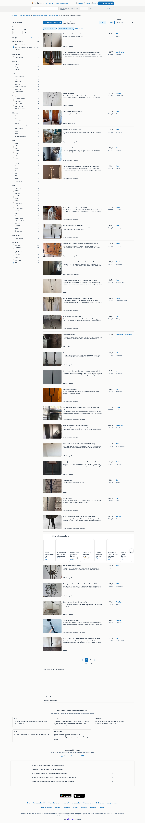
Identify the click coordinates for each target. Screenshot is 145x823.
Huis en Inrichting (48, 28)
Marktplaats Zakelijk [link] (39, 803)
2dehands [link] (84, 807)
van (13, 29)
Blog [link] (28, 803)
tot (25, 29)
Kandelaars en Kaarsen (65, 28)
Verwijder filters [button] (79, 28)
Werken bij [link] (57, 807)
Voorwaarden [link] (55, 3)
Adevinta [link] (75, 807)
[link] (37, 3)
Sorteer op (118, 19)
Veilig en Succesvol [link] (53, 803)
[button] (87, 3)
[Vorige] (82, 660)
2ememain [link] (93, 807)
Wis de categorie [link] (35, 37)
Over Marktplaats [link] (46, 807)
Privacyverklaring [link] (88, 803)
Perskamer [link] (67, 807)
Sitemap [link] (101, 807)
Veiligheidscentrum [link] (65, 3)
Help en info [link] (48, 3)
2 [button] (90, 660)
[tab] (102, 22)
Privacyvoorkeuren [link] (112, 803)
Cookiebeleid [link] (100, 803)
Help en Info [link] (65, 803)
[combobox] (44, 8)
